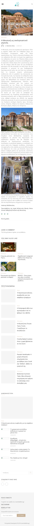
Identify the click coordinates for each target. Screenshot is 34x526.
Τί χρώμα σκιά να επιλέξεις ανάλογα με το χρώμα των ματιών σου (18, 431)
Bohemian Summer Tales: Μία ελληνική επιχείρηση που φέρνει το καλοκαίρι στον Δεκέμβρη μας (25, 378)
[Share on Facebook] (2, 214)
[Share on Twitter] (5, 214)
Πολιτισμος (4, 37)
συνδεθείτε (22, 232)
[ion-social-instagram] (6, 484)
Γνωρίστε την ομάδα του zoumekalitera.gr (12, 502)
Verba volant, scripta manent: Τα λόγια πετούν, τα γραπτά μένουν (20, 450)
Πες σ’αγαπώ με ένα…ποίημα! (18, 458)
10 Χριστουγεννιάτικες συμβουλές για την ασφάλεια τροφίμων (24, 295)
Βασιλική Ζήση (11, 46)
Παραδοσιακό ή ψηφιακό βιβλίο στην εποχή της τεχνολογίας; (25, 257)
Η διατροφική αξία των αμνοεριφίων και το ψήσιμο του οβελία (25, 310)
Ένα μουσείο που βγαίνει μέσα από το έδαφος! (8, 276)
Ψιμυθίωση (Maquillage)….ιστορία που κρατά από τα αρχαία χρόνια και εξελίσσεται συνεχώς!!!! (19, 441)
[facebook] (10, 219)
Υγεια (18, 290)
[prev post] (1, 223)
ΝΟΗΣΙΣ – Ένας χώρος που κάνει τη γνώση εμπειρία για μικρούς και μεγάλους (25, 278)
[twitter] (13, 219)
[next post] (31, 223)
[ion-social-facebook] (2, 484)
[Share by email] (8, 214)
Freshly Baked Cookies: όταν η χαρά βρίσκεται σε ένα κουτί (24, 341)
